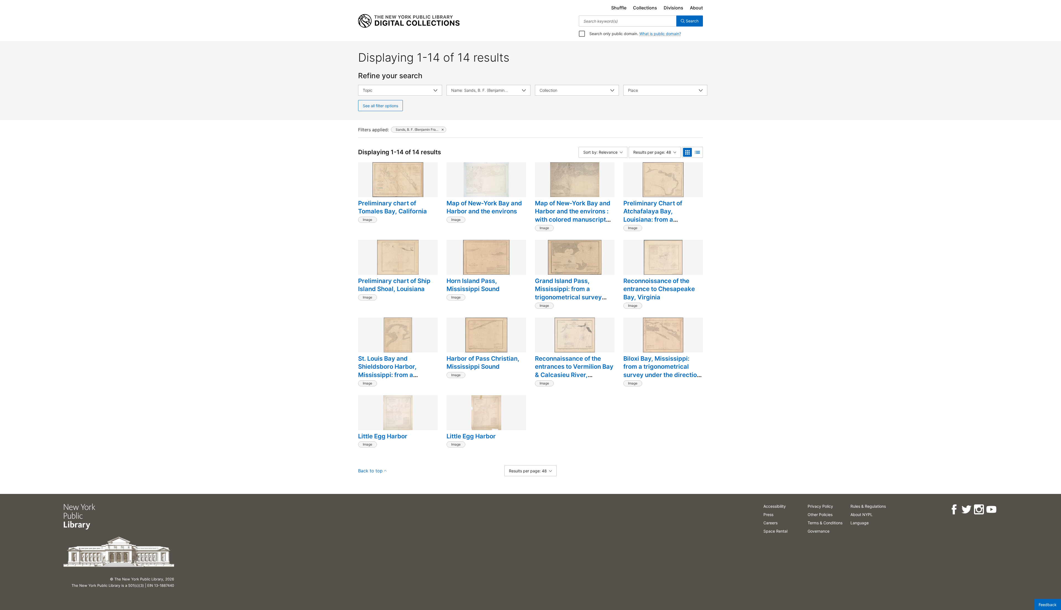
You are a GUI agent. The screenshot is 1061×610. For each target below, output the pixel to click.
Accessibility (774, 506)
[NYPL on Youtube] (991, 509)
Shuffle (618, 8)
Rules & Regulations (868, 506)
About (696, 8)
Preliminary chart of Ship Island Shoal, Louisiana (394, 285)
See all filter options (380, 105)
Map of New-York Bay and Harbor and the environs (484, 207)
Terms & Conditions (825, 522)
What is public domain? (660, 33)
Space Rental (775, 531)
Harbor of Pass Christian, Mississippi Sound (483, 362)
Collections (645, 8)
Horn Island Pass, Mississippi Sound (473, 285)
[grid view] (687, 152)
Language (859, 522)
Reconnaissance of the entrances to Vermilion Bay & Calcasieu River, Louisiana (574, 371)
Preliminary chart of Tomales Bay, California (392, 207)
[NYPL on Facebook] (954, 509)
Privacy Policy (820, 506)
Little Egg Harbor (382, 436)
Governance (818, 531)
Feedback (1048, 604)
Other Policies (820, 514)
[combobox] (627, 21)
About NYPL (861, 514)
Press (768, 514)
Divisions (673, 8)
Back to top (370, 470)
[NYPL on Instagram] (978, 509)
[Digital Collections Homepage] (408, 21)
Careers (770, 522)
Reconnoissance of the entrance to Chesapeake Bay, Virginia (659, 289)
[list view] (697, 152)
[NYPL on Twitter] (966, 509)
